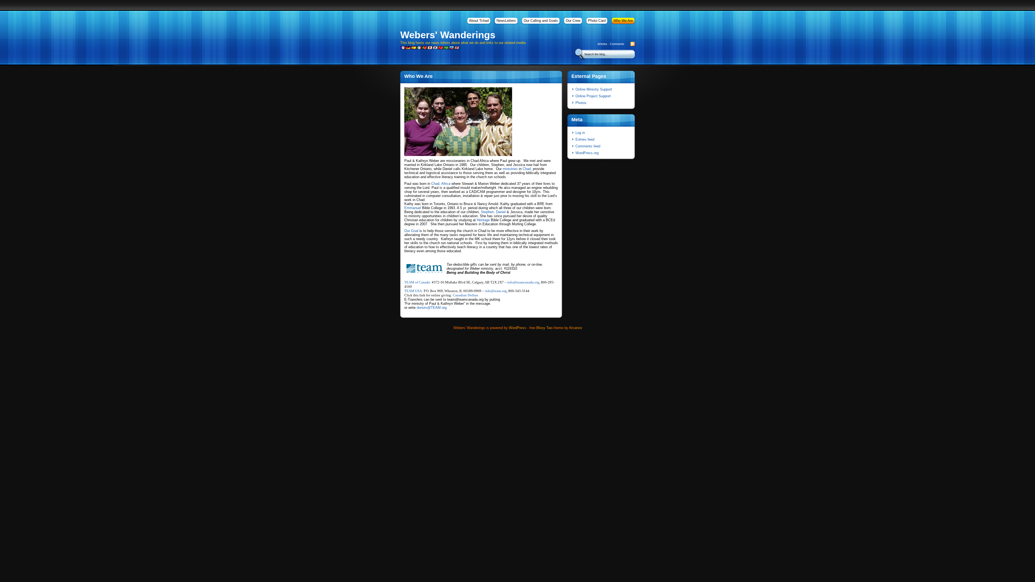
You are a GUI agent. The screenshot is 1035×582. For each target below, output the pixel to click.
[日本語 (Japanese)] (430, 48)
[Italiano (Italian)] (419, 48)
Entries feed (584, 139)
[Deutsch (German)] (408, 48)
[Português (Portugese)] (424, 48)
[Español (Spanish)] (413, 48)
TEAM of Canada (417, 282)
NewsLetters (506, 21)
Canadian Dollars (465, 295)
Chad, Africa (440, 184)
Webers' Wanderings (447, 34)
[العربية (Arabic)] (446, 48)
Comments (617, 44)
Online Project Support (593, 96)
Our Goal (411, 231)
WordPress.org (587, 153)
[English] (457, 48)
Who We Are (623, 21)
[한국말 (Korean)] (435, 48)
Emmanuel (412, 208)
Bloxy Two (544, 328)
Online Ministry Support (593, 89)
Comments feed (587, 146)
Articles (602, 44)
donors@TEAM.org (432, 308)
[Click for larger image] (458, 155)
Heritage (483, 220)
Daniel (501, 212)
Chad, (528, 169)
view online (413, 258)
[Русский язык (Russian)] (451, 48)
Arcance (575, 328)
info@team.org (496, 291)
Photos (580, 103)
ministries (510, 169)
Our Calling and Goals (541, 21)
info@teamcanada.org (523, 282)
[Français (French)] (403, 48)
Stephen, (488, 212)
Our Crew (573, 21)
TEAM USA (413, 291)
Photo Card (597, 21)
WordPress (517, 328)
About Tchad (479, 21)
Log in (580, 133)
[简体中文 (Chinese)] (440, 48)
